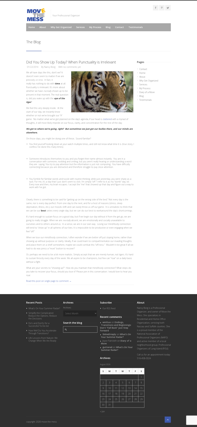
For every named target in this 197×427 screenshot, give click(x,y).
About (42, 27)
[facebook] (155, 7)
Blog (108, 27)
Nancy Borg (49, 66)
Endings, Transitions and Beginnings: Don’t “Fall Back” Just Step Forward (115, 326)
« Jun (102, 411)
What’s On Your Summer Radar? (44, 308)
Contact (119, 27)
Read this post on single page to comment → (48, 280)
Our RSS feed (108, 308)
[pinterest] (162, 7)
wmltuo (107, 322)
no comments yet (72, 66)
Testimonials (136, 27)
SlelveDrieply (109, 334)
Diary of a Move (147, 92)
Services (80, 27)
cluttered (107, 119)
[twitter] (168, 7)
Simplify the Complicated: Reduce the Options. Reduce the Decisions (42, 316)
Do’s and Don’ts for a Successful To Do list (38, 324)
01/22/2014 (32, 66)
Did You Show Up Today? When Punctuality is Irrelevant (71, 62)
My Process (95, 27)
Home (31, 27)
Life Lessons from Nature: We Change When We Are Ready (43, 339)
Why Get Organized (61, 27)
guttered (107, 347)
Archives (67, 307)
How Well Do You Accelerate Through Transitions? (42, 332)
